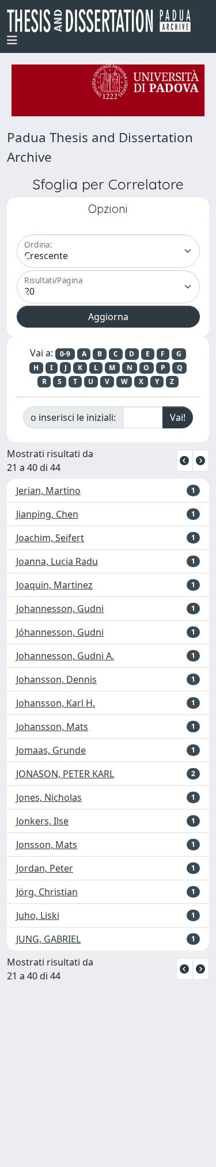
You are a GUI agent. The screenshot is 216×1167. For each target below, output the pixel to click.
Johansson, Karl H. (55, 703)
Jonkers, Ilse (42, 821)
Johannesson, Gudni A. (65, 655)
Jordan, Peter (44, 868)
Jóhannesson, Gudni (60, 632)
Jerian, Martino (48, 490)
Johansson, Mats (52, 726)
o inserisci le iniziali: (73, 417)
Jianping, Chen (47, 514)
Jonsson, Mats (46, 844)
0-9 (65, 354)
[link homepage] (103, 21)
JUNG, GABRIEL (48, 939)
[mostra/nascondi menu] (12, 40)
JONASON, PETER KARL (65, 773)
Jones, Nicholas (49, 797)
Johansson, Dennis (56, 679)
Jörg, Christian (47, 891)
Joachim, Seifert (50, 537)
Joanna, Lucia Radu (57, 561)
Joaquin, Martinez (54, 585)
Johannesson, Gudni (60, 608)
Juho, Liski (37, 915)
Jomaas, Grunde (51, 750)
